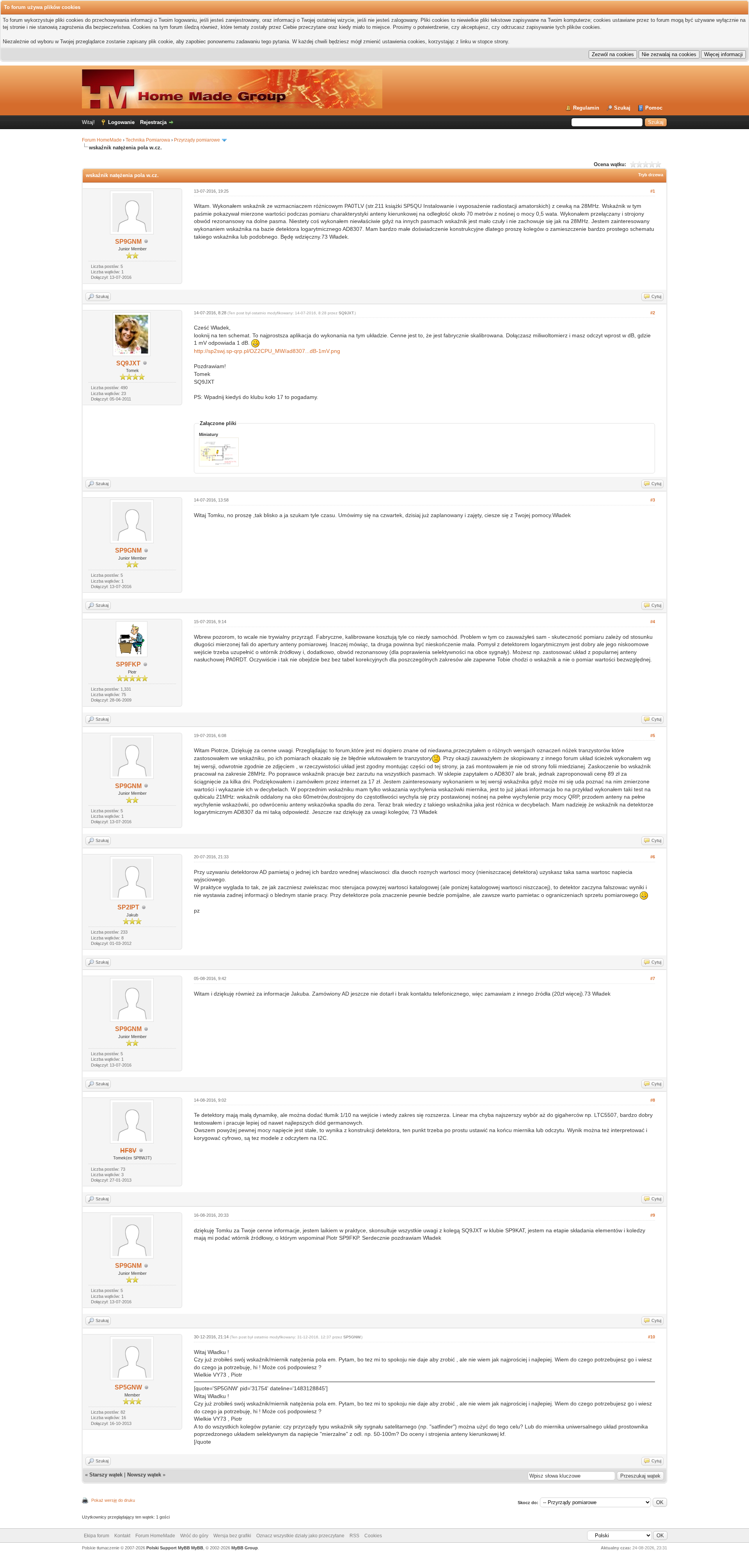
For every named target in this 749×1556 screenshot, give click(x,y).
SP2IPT (128, 907)
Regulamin (586, 108)
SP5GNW (128, 1387)
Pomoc (653, 108)
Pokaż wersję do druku (113, 1500)
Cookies (373, 1535)
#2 (652, 312)
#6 (652, 856)
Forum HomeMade (102, 140)
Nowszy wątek (144, 1475)
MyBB (197, 1547)
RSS (354, 1535)
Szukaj (622, 108)
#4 (652, 621)
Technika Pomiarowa (148, 140)
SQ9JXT (128, 363)
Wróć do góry (194, 1535)
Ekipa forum (96, 1535)
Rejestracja (153, 122)
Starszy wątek (105, 1475)
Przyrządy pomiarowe (197, 140)
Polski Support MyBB (168, 1547)
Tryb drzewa (650, 174)
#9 (652, 1215)
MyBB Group (244, 1547)
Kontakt (122, 1535)
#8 (652, 1100)
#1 (652, 191)
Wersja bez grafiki (232, 1535)
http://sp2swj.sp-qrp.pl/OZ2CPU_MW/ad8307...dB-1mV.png (267, 351)
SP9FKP (128, 664)
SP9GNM (128, 241)
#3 (652, 500)
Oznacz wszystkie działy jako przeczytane (300, 1535)
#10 (651, 1336)
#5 (652, 735)
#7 (652, 978)
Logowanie (121, 122)
